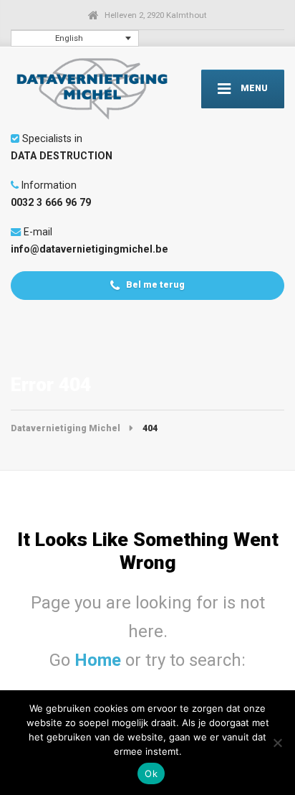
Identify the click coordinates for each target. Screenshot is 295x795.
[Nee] (277, 742)
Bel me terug (154, 284)
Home (99, 660)
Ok (151, 773)
